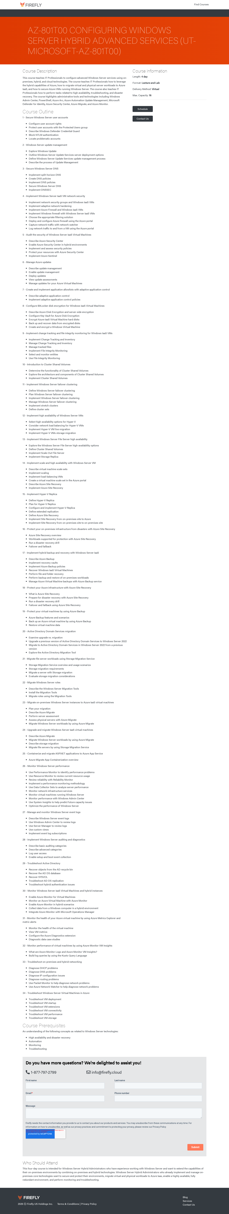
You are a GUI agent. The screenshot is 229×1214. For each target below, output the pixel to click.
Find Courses (201, 4)
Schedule (143, 109)
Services (187, 1201)
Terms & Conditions (68, 1204)
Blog (185, 1197)
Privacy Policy (89, 1204)
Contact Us (143, 118)
